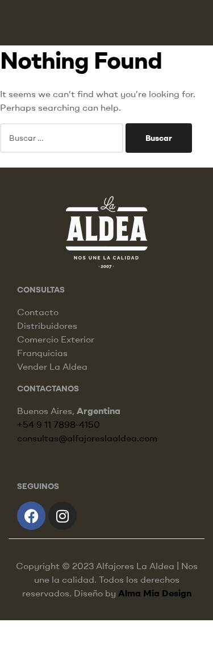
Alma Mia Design (154, 593)
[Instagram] (62, 516)
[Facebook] (31, 516)
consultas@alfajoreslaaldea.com (87, 438)
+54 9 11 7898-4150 (58, 424)
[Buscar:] (63, 137)
